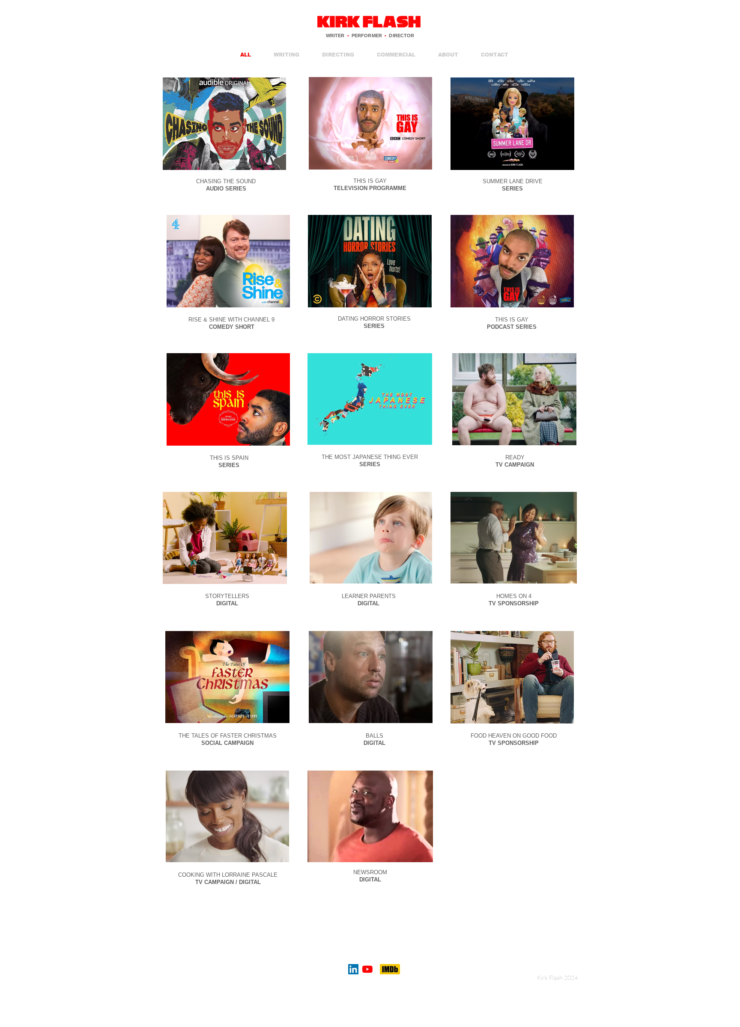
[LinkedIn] (353, 969)
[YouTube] (367, 969)
